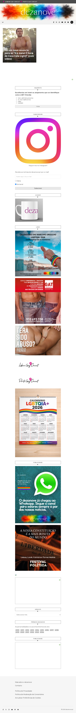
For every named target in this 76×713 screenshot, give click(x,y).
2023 (37, 632)
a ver (7, 46)
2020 (22, 632)
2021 (27, 632)
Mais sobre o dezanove (23, 682)
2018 (56, 630)
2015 (42, 630)
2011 (22, 630)
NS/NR (20, 103)
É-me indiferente (24, 100)
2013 (32, 630)
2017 (51, 630)
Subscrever (38, 188)
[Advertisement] (38, 74)
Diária (19, 181)
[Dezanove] (38, 11)
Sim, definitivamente (25, 98)
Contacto (18, 685)
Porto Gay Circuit (30, 1)
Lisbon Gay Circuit (12, 1)
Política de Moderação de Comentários (29, 694)
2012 (27, 630)
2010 (17, 630)
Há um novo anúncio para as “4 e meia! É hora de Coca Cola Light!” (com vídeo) (19, 54)
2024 (42, 632)
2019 (17, 632)
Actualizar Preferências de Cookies (28, 698)
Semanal (20, 184)
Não (19, 101)
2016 (47, 630)
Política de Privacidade (23, 691)
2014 (37, 630)
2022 (32, 632)
